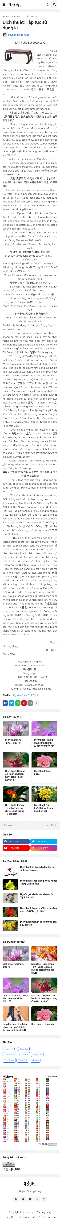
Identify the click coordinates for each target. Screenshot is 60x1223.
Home (6, 16)
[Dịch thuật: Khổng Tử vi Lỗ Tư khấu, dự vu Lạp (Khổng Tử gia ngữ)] (16, 794)
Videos (35, 1060)
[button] (4, 4)
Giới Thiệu (24, 1217)
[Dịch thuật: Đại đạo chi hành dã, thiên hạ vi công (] (16, 759)
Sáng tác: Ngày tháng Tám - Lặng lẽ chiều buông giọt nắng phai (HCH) (42, 968)
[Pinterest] (24, 703)
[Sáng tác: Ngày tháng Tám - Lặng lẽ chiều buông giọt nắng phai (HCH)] (44, 953)
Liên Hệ (36, 1217)
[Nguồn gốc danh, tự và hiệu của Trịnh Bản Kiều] (10, 898)
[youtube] (30, 1199)
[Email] (30, 703)
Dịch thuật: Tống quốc (42, 772)
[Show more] (36, 703)
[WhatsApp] (17, 703)
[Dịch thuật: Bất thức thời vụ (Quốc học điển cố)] (44, 794)
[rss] (44, 1199)
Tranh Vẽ (22, 1060)
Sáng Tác (37, 1054)
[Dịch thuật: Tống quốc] (44, 759)
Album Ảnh (10, 1049)
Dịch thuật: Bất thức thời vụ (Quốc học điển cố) (43, 808)
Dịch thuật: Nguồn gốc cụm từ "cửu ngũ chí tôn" (38, 923)
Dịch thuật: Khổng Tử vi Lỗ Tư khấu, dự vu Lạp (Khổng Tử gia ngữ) (14, 809)
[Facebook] (5, 703)
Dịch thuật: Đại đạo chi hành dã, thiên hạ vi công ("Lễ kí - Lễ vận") (15, 775)
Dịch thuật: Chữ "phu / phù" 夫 (13, 741)
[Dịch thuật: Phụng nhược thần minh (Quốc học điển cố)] (44, 728)
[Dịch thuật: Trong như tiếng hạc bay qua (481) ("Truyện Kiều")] (10, 912)
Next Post (51, 825)
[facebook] (16, 1199)
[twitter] (23, 1199)
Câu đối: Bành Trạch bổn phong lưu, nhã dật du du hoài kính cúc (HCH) (15, 1027)
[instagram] (37, 1199)
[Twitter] (11, 703)
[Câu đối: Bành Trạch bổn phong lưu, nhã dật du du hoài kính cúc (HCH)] (16, 1013)
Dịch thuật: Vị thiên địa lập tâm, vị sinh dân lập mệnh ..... (37, 868)
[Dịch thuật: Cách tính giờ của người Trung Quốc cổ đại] (10, 884)
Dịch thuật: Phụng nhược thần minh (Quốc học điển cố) (44, 743)
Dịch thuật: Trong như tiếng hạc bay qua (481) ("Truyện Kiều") (38, 909)
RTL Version (49, 1217)
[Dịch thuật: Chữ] (16, 728)
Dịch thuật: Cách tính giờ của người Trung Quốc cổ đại (38, 882)
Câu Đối (24, 1049)
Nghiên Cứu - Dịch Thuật (24, 16)
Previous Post (11, 825)
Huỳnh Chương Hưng (40, 1212)
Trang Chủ (9, 1217)
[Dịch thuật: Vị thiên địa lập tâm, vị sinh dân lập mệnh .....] (10, 871)
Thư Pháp (9, 1060)
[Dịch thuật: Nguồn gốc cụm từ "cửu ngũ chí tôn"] (10, 925)
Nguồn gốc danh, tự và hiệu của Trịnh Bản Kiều (36, 896)
